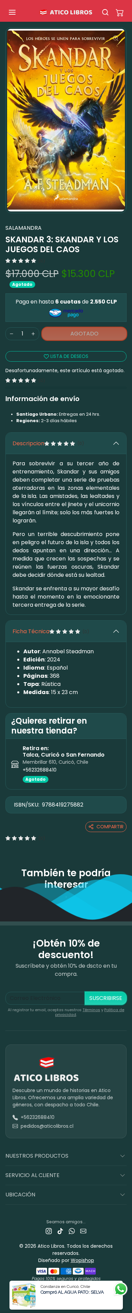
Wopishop (82, 1260)
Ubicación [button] (20, 1194)
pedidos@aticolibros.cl (47, 1126)
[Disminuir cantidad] (11, 333)
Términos (91, 1010)
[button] (19, 12)
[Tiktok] (60, 1231)
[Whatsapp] (72, 1231)
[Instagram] (48, 1231)
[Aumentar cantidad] (33, 333)
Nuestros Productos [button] (36, 1156)
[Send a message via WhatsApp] (121, 1289)
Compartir (110, 826)
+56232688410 (40, 769)
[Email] (83, 1231)
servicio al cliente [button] (32, 1175)
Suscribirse (105, 998)
